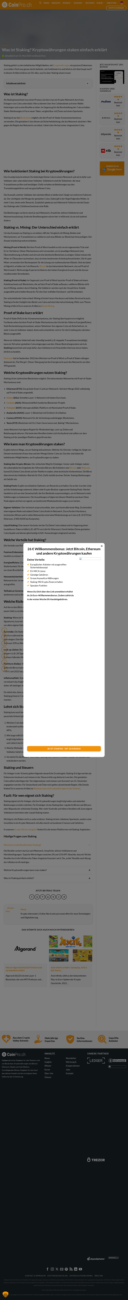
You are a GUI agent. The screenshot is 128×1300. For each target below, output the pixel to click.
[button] (5, 1294)
